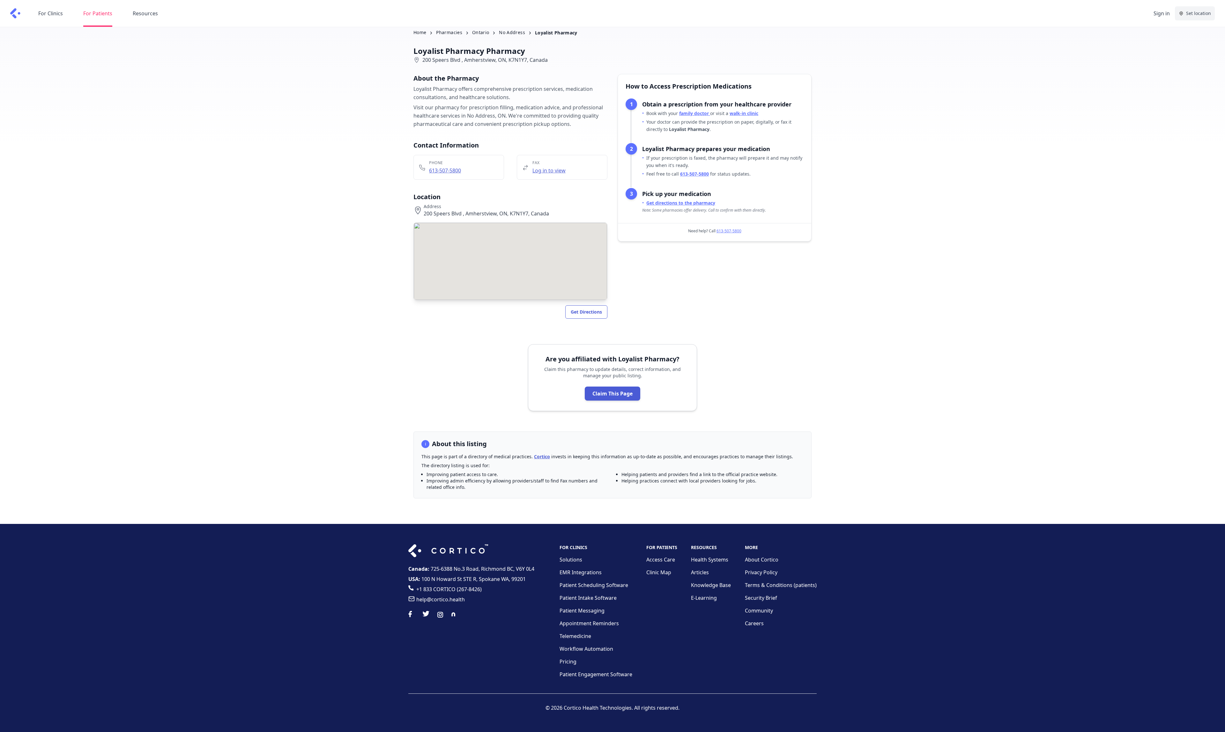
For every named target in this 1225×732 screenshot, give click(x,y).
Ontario (480, 32)
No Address (512, 32)
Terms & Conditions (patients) (781, 585)
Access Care (660, 559)
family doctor (694, 113)
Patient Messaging (582, 610)
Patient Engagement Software (596, 674)
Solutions (571, 559)
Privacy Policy (761, 572)
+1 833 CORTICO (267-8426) (449, 589)
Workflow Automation (586, 648)
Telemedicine (575, 636)
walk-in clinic (744, 113)
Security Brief (761, 597)
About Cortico (761, 559)
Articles (700, 572)
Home (419, 32)
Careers (754, 623)
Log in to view (549, 170)
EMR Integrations (581, 572)
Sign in (1162, 13)
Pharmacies (449, 32)
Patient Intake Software (588, 597)
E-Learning (704, 597)
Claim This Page (612, 393)
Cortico (542, 456)
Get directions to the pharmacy (680, 203)
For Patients (97, 13)
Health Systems (709, 559)
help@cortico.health (440, 599)
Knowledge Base (711, 585)
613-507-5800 (445, 170)
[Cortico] (15, 13)
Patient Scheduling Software (594, 585)
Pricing (568, 661)
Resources (145, 13)
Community (759, 610)
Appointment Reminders (589, 623)
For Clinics (50, 13)
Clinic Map (658, 572)
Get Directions (586, 312)
